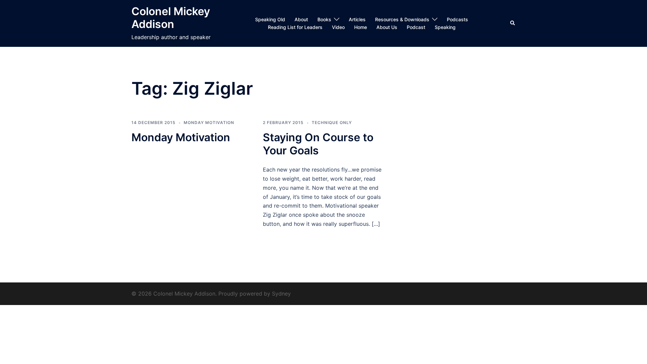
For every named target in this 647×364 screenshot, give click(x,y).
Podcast (416, 27)
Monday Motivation (209, 122)
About (301, 19)
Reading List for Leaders (295, 27)
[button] (513, 23)
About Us (386, 27)
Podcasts (457, 19)
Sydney (281, 293)
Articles (357, 19)
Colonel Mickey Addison (170, 18)
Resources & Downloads (402, 19)
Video (338, 27)
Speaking (445, 27)
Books (324, 19)
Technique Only (332, 122)
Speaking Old (270, 19)
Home (360, 27)
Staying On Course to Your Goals (318, 144)
